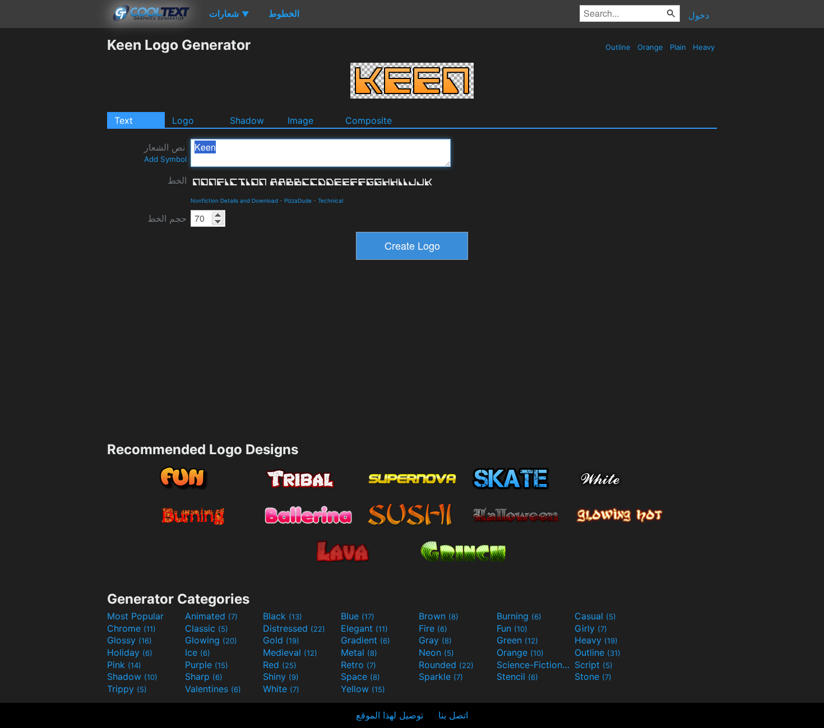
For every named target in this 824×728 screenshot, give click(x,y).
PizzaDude (298, 200)
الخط (177, 180)
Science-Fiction (534, 664)
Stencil (517, 676)
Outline (618, 47)
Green (517, 640)
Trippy (127, 688)
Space (360, 676)
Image (300, 120)
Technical (330, 200)
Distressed (294, 628)
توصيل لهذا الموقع (389, 715)
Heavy (704, 47)
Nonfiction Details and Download (234, 200)
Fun (512, 628)
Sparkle (441, 676)
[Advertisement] (53, 204)
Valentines (213, 688)
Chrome (131, 628)
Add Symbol (165, 159)
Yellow (363, 688)
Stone (593, 676)
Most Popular (135, 616)
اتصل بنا (453, 715)
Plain (678, 47)
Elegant (364, 628)
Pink (124, 664)
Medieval (290, 652)
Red (280, 664)
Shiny (281, 676)
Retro (358, 664)
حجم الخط (167, 218)
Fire (433, 628)
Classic (206, 628)
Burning (519, 616)
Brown (439, 616)
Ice (197, 652)
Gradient (365, 640)
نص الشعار (165, 153)
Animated (211, 616)
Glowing (211, 640)
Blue (357, 616)
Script (594, 664)
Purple (206, 664)
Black (282, 616)
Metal (359, 652)
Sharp (204, 676)
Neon (436, 652)
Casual (595, 616)
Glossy (129, 640)
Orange (650, 47)
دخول (698, 15)
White (281, 688)
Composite (368, 120)
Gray (435, 640)
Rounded (446, 664)
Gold (281, 640)
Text (123, 120)
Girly (591, 628)
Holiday (129, 652)
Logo (183, 120)
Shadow (247, 120)
